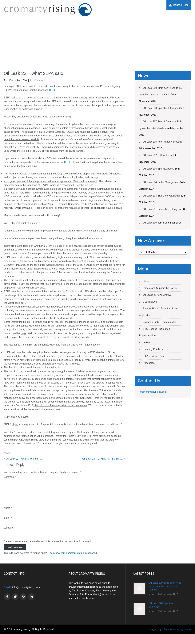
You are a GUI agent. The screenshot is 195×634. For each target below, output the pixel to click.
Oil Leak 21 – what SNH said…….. (25, 458)
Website (8, 527)
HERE (52, 90)
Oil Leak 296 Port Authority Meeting (162, 141)
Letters (146, 342)
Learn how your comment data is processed (73, 553)
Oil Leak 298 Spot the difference (160, 108)
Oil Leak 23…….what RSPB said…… (103, 458)
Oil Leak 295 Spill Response (158, 168)
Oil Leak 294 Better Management (161, 182)
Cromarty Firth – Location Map (159, 322)
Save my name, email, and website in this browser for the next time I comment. (48, 541)
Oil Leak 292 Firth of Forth (157, 155)
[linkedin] (31, 596)
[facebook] (7, 596)
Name (8, 507)
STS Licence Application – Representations (155, 332)
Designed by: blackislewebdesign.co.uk (169, 629)
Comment (10, 477)
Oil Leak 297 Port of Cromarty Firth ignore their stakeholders (160, 125)
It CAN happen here (154, 356)
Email (8, 517)
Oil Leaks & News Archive (157, 294)
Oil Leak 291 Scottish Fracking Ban (162, 209)
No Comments (38, 80)
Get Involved (150, 301)
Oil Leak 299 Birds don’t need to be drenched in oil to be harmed (160, 91)
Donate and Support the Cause (160, 288)
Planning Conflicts (153, 349)
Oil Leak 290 (150, 222)
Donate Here (181, 4)
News (7, 453)
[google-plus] (23, 596)
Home (146, 281)
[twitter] (15, 596)
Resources (149, 362)
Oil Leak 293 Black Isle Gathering (161, 195)
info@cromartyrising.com (153, 391)
